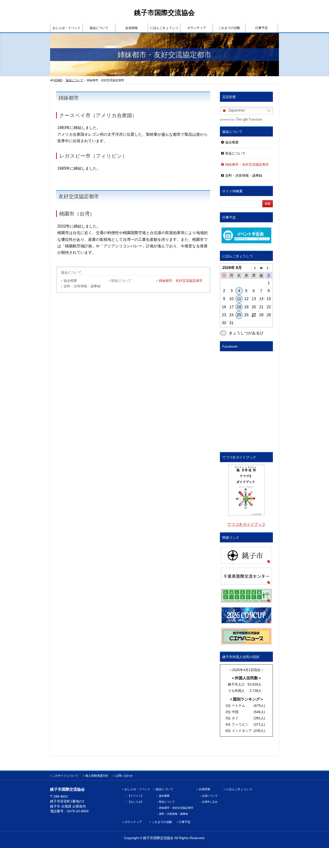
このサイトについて (65, 775)
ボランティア (133, 822)
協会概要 (70, 281)
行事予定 (185, 822)
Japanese (236, 110)
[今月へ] (261, 267)
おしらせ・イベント (138, 789)
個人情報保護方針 (96, 775)
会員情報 (204, 789)
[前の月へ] (253, 267)
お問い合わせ (124, 775)
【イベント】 (136, 795)
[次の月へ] (268, 267)
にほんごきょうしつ (239, 789)
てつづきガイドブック (246, 524)
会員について (210, 795)
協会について (71, 272)
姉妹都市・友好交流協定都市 (181, 281)
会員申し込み (210, 801)
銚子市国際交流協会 (164, 12)
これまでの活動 (162, 822)
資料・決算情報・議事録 (82, 286)
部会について (121, 281)
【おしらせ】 (136, 801)
